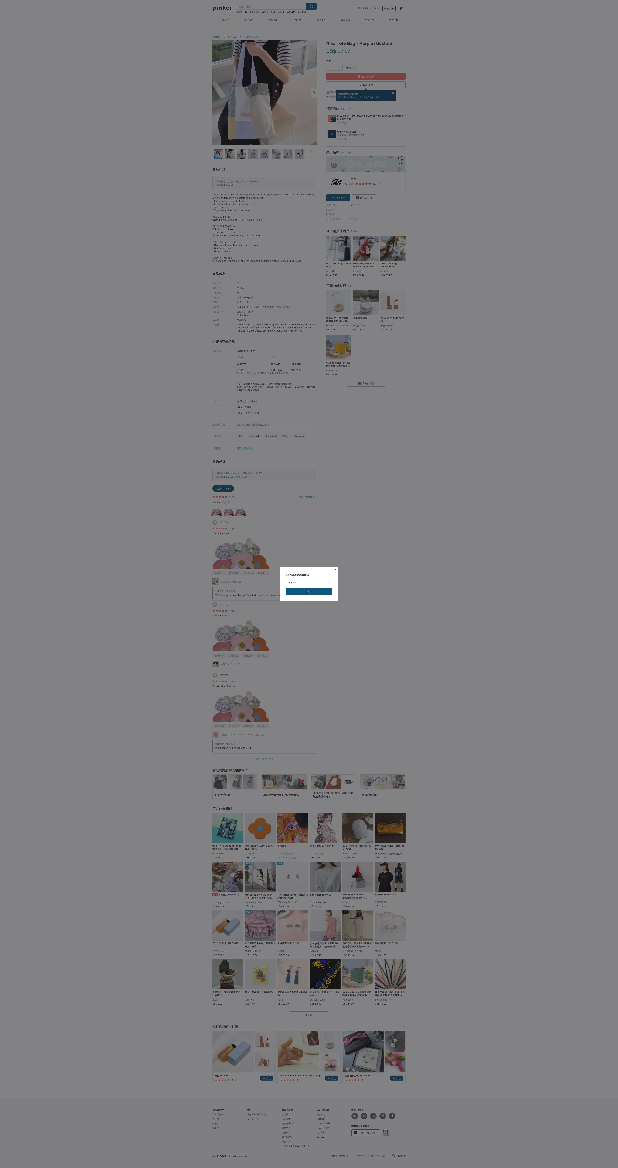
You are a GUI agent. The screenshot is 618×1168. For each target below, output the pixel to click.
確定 (309, 591)
